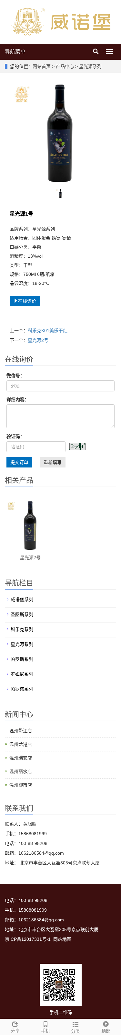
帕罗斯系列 (22, 659)
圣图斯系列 (22, 614)
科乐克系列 (22, 629)
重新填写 (53, 462)
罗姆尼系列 (22, 674)
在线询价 (27, 301)
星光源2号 (38, 340)
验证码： (15, 436)
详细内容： (17, 399)
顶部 (105, 1030)
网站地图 (62, 939)
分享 (15, 1030)
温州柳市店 (20, 785)
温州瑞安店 (20, 757)
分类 (75, 1031)
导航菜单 (15, 51)
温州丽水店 (20, 771)
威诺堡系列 (22, 599)
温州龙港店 (20, 744)
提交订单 (19, 462)
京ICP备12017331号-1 (28, 939)
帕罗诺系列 (22, 689)
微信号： (15, 375)
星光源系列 (90, 66)
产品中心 (65, 66)
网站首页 (42, 66)
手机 (45, 1030)
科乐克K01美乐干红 (47, 330)
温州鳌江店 (20, 730)
